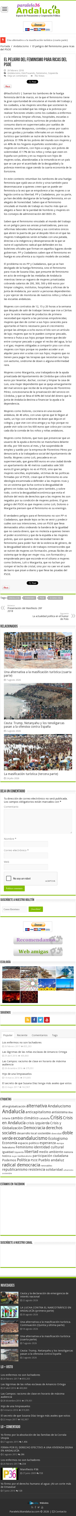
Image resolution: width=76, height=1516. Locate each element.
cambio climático (25, 1118)
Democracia (34, 1127)
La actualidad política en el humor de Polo (51, 616)
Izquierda (53, 73)
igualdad (8, 1152)
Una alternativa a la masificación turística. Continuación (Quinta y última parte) (45, 1323)
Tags (55, 1035)
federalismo (8, 1147)
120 (20, 1491)
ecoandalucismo (30, 1138)
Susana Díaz (55, 598)
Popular (8, 1035)
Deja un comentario (17, 75)
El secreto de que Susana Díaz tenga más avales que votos (37, 1083)
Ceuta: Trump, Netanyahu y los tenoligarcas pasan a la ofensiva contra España (34, 724)
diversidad (56, 1133)
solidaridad (54, 1169)
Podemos (9, 1160)
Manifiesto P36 (29, 1469)
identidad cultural (49, 1147)
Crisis (56, 1117)
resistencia (36, 1169)
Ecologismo (58, 1138)
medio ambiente (51, 1152)
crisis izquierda (37, 1123)
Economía (9, 1143)
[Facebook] (34, 1020)
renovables (46, 1165)
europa (60, 1143)
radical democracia (21, 1164)
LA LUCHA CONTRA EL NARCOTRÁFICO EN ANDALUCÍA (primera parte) (45, 1309)
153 (41, 1473)
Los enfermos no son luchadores (22, 1042)
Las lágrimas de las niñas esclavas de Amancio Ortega (34, 1052)
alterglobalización (14, 1106)
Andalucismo (21, 46)
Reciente (22, 1035)
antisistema (60, 1112)
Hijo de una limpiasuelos (17, 1073)
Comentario (11, 806)
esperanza (48, 1143)
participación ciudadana (50, 1156)
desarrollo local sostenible (34, 1133)
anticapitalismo (38, 1112)
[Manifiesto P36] (9, 1474)
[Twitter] (40, 1020)
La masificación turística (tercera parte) (31, 774)
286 (22, 1454)
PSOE (42, 598)
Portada (5, 46)
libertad (31, 1151)
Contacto (60, 1511)
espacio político (28, 1143)
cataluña (44, 1118)
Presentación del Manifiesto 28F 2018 (24, 608)
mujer (14, 1156)
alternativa (36, 1105)
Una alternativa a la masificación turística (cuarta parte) (37, 40)
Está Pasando (28, 73)
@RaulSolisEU (12, 93)
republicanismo (15, 1169)
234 (24, 1464)
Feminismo (41, 73)
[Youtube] (47, 1020)
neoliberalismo (24, 1156)
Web (6, 861)
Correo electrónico (16, 850)
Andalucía (14, 598)
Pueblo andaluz (51, 1160)
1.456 (24, 1442)
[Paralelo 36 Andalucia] (38, 10)
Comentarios (40, 1035)
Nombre (10, 838)
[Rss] (28, 1020)
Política (23, 1160)
